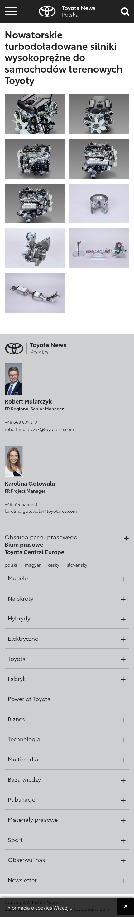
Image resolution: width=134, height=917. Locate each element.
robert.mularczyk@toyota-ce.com (39, 429)
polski (11, 565)
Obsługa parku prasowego (41, 537)
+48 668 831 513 (21, 422)
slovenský (77, 565)
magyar (33, 565)
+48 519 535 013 (21, 504)
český (53, 565)
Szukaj (10, 49)
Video (10, 33)
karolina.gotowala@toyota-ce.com (41, 511)
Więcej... (62, 907)
